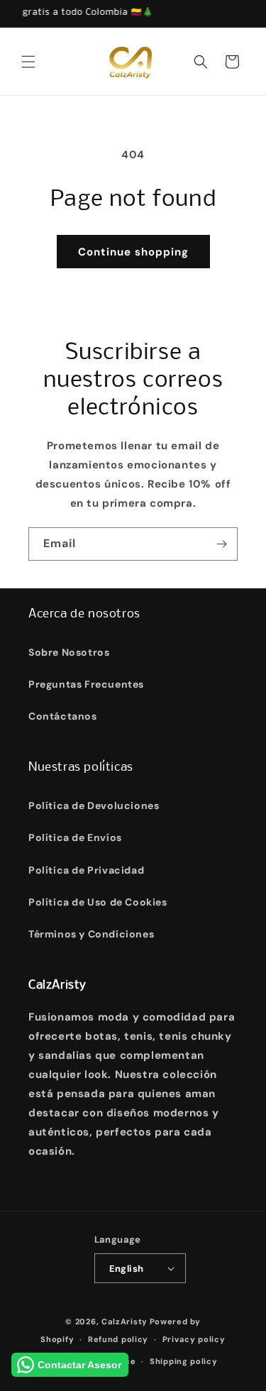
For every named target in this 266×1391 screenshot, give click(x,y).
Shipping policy (184, 1361)
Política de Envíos (75, 837)
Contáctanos (62, 716)
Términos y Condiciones (91, 934)
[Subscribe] (221, 544)
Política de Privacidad (86, 870)
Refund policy (118, 1339)
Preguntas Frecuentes (86, 684)
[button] (28, 61)
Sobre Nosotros (68, 652)
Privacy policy (194, 1339)
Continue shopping (133, 252)
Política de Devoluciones (93, 805)
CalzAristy (124, 1321)
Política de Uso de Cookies (97, 902)
